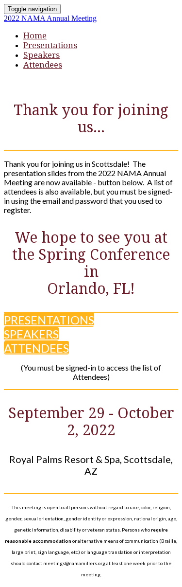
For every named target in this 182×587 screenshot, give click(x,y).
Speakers (41, 55)
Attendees (42, 65)
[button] (49, 320)
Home (35, 35)
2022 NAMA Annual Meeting (50, 18)
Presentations (50, 45)
